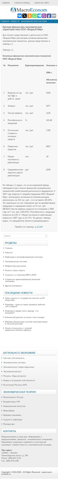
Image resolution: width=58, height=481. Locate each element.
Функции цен (9, 424)
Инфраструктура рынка (15, 266)
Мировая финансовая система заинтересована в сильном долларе (26, 323)
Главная (6, 3)
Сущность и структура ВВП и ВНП (20, 275)
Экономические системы (14, 362)
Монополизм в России (13, 397)
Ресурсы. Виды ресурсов (14, 376)
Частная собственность (14, 358)
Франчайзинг (9, 411)
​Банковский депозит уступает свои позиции (24, 317)
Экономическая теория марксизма (18, 367)
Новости (15, 21)
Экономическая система (34, 21)
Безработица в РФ (11, 402)
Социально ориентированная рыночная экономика (22, 280)
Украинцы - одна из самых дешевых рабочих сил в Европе (25, 305)
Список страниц (22, 3)
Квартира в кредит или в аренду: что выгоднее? (21, 312)
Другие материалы (13, 286)
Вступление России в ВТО (15, 385)
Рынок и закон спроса (15, 270)
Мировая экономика (12, 415)
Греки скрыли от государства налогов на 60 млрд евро (24, 299)
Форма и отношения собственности (19, 380)
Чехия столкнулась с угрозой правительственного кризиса (18, 329)
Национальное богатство (14, 406)
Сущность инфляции (12, 419)
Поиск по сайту (42, 3)
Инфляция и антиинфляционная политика (24, 257)
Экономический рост (12, 371)
